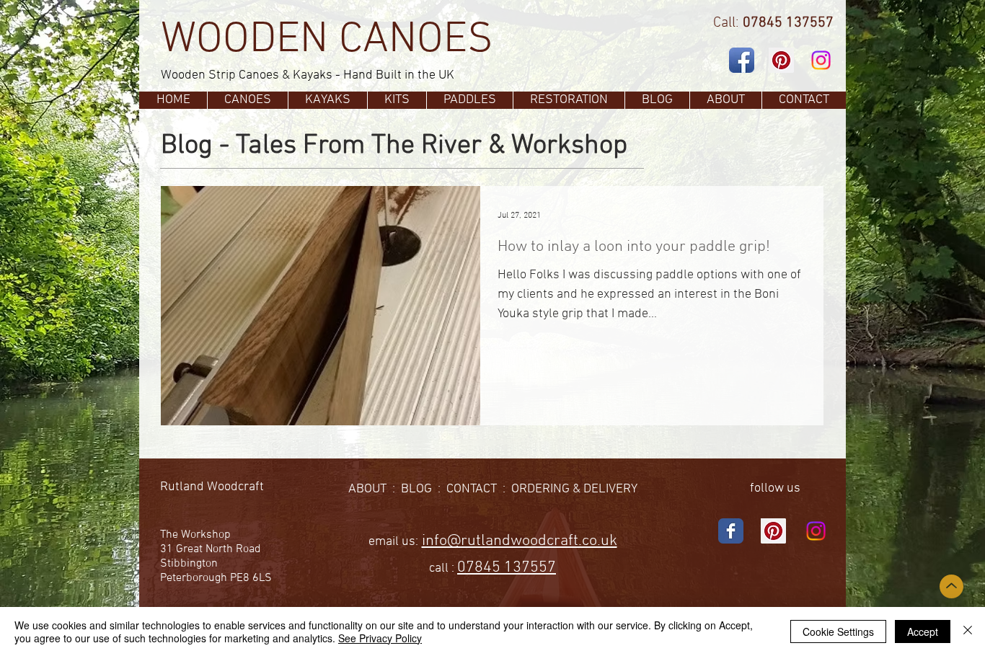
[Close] (967, 631)
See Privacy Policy (380, 638)
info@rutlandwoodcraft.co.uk (519, 541)
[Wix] (730, 531)
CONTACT (471, 489)
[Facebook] (741, 60)
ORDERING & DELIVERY (574, 489)
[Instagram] (821, 60)
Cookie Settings (838, 631)
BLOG (416, 489)
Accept (922, 631)
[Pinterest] (781, 60)
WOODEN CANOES (327, 40)
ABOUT (367, 489)
